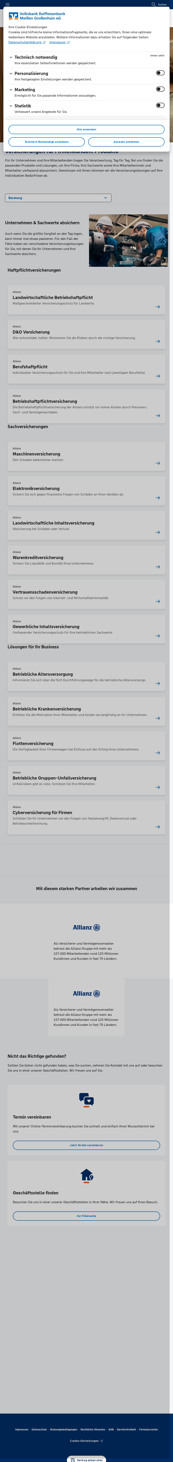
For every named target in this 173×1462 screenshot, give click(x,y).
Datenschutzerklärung (25, 42)
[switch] (160, 72)
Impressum (57, 42)
